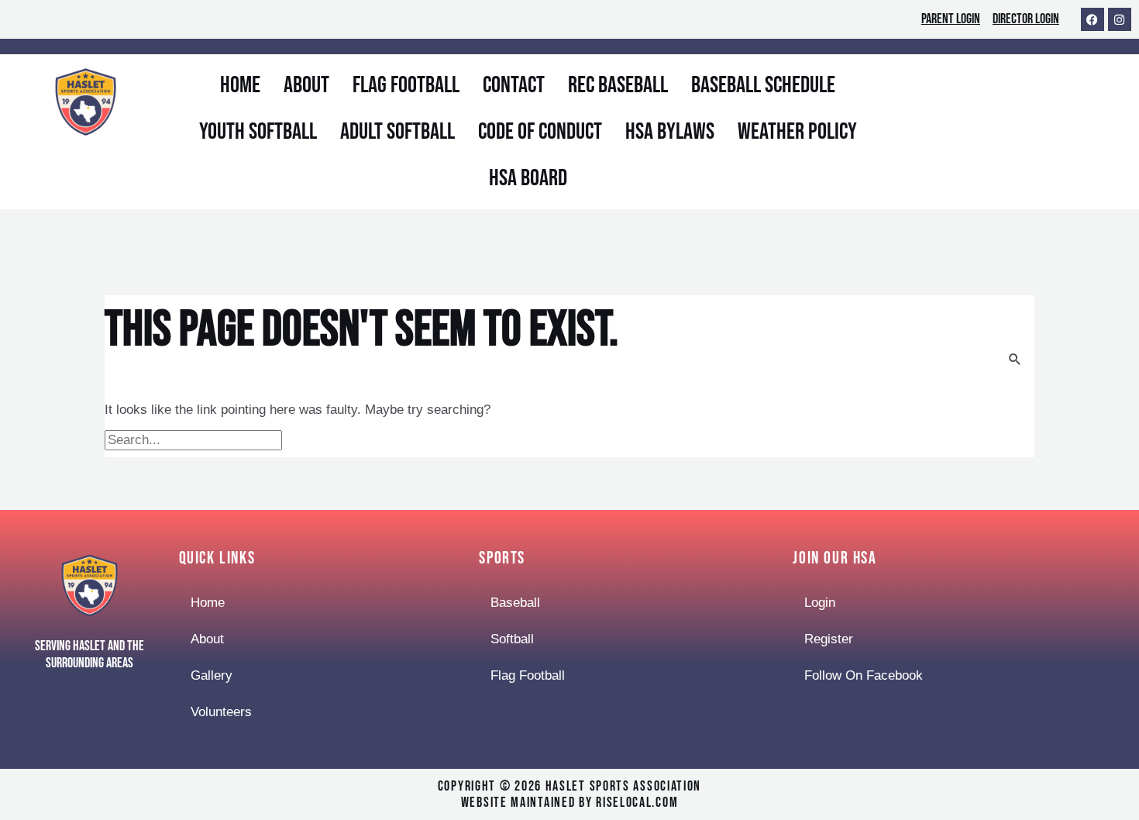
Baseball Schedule (763, 85)
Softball (512, 639)
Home (240, 85)
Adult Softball (397, 132)
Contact (514, 85)
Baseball (515, 602)
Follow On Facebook (863, 675)
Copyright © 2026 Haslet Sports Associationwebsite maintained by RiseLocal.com (569, 794)
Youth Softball (258, 132)
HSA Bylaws (669, 132)
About (306, 85)
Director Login (1026, 19)
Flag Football (406, 85)
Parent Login (950, 19)
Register (828, 639)
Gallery (211, 675)
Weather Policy (797, 132)
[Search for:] (195, 439)
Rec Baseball (618, 85)
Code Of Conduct (540, 132)
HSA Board (528, 178)
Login (819, 602)
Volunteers (221, 712)
